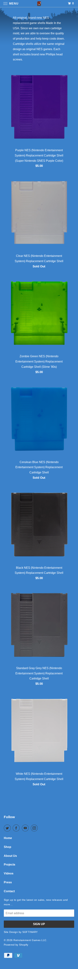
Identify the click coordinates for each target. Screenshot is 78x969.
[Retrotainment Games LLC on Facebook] (17, 828)
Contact (9, 891)
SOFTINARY (30, 932)
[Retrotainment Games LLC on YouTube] (26, 828)
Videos (8, 873)
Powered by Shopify (16, 944)
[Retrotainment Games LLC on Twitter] (8, 828)
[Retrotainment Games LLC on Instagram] (35, 828)
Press (8, 882)
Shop (7, 846)
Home (8, 838)
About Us (10, 855)
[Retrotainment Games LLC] (39, 3)
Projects (9, 864)
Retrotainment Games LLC (29, 940)
